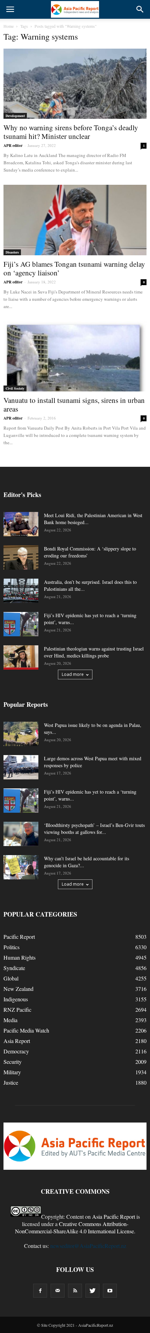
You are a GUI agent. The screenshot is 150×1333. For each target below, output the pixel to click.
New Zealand (18, 988)
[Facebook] (40, 1291)
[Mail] (58, 1291)
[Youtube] (110, 1291)
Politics (11, 947)
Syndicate (14, 967)
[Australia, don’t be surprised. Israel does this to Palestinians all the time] (20, 591)
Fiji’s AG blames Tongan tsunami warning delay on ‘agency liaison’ (74, 268)
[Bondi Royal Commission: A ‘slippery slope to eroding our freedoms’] (20, 557)
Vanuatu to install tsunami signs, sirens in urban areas (74, 404)
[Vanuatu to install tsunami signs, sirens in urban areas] (75, 356)
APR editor (13, 145)
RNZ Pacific (17, 1009)
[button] (140, 9)
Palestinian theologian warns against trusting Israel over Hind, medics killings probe (94, 652)
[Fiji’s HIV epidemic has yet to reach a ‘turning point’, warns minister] (20, 624)
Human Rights (19, 957)
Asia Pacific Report (113, 1216)
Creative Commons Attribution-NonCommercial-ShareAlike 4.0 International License (74, 1227)
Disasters (12, 252)
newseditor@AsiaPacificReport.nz (88, 1245)
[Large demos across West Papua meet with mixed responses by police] (20, 767)
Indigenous (15, 999)
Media (10, 1020)
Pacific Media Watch (26, 1030)
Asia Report (16, 1040)
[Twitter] (92, 1291)
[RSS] (75, 1291)
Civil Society (15, 388)
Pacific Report (19, 936)
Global (10, 978)
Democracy (16, 1051)
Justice (10, 1082)
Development (15, 115)
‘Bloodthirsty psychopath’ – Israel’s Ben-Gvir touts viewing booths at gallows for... (94, 828)
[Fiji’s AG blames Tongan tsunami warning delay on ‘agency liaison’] (75, 220)
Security (12, 1061)
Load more (73, 674)
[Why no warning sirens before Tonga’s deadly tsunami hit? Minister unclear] (75, 84)
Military (12, 1072)
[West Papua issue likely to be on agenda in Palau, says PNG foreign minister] (20, 734)
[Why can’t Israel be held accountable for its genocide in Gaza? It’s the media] (20, 867)
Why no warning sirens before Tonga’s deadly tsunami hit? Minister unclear (70, 132)
